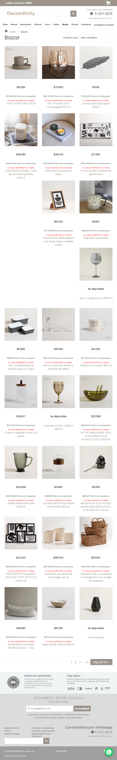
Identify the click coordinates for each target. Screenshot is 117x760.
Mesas (14, 24)
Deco (47, 24)
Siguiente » (101, 662)
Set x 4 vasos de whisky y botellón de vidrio (58, 367)
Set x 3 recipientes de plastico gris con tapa (21, 367)
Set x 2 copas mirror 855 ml (96, 298)
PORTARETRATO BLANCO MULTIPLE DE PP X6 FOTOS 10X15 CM (20, 577)
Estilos (56, 24)
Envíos (8, 731)
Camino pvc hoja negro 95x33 (96, 105)
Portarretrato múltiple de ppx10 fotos (96, 172)
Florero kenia (96, 637)
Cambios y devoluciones (43, 731)
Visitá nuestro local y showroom (41, 734)
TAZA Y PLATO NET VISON (21, 103)
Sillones (38, 24)
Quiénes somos (12, 728)
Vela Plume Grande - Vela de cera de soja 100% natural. (21, 174)
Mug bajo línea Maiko (95, 238)
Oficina (74, 24)
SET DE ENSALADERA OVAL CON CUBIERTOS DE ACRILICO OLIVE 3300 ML (95, 436)
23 (87, 662)
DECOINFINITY (18, 751)
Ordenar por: (71, 37)
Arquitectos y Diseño (104, 24)
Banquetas (25, 24)
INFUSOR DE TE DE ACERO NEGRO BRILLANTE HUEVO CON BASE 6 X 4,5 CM (96, 507)
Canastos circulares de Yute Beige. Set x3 (58, 575)
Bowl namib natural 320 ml (58, 644)
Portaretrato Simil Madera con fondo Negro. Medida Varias (58, 241)
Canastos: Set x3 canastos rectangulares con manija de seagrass (96, 577)
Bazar (65, 24)
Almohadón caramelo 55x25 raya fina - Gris (21, 646)
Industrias (86, 24)
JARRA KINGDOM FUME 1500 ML (21, 505)
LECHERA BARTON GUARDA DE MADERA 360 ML (58, 505)
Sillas (5, 24)
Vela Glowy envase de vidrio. (58, 172)
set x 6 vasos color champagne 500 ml (58, 105)
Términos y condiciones (43, 728)
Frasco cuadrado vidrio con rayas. (21, 434)
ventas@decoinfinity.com (100, 18)
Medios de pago (12, 733)
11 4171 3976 (103, 14)
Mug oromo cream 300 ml (96, 365)
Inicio (12, 32)
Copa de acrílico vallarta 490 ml (58, 427)
